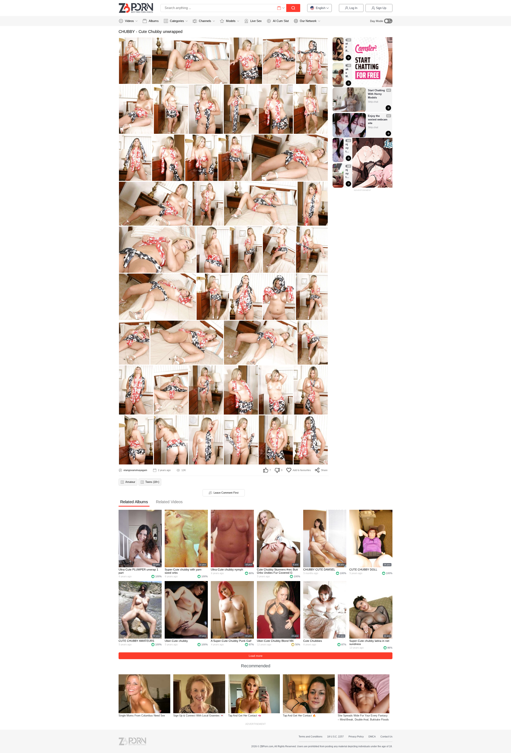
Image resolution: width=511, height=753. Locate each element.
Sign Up (381, 8)
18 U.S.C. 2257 (335, 736)
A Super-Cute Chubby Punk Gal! (231, 640)
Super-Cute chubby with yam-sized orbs (183, 571)
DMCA (372, 736)
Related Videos (169, 502)
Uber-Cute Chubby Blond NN (275, 640)
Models (231, 21)
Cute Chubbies (312, 640)
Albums (154, 21)
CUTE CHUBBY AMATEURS (136, 640)
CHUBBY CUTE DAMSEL (319, 569)
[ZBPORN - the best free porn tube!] (136, 8)
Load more (255, 655)
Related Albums (134, 502)
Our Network (308, 21)
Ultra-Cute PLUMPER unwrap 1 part (138, 571)
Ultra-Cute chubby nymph (227, 569)
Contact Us (386, 736)
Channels (205, 21)
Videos (129, 21)
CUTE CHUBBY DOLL (363, 569)
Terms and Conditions (310, 736)
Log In (353, 8)
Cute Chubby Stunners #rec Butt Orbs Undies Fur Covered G (277, 571)
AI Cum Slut (281, 21)
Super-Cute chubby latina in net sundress (369, 642)
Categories (177, 21)
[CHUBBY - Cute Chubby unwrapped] (135, 61)
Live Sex (256, 21)
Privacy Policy (356, 736)
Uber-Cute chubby (176, 640)
